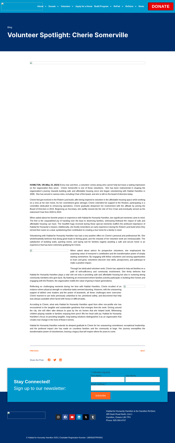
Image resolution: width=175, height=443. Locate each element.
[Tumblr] (93, 417)
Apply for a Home (83, 6)
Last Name (130, 376)
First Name (96, 376)
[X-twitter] (86, 417)
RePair (117, 6)
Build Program (101, 6)
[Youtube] (72, 417)
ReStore (129, 6)
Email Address (98, 384)
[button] (49, 359)
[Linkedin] (79, 417)
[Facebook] (65, 417)
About (40, 6)
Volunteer (65, 6)
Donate (52, 6)
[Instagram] (58, 417)
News (141, 6)
